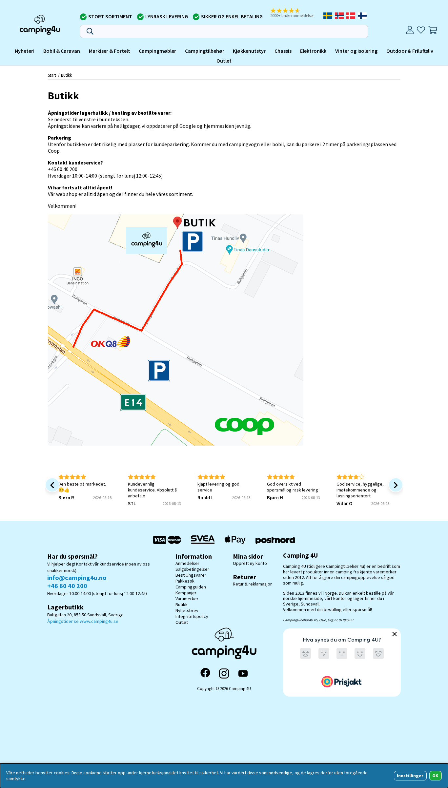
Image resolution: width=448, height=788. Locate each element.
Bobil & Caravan (61, 51)
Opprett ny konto (250, 563)
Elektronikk (313, 51)
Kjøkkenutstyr (249, 51)
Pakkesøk (184, 581)
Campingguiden (190, 587)
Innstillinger (410, 775)
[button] (294, 13)
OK (435, 775)
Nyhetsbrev (186, 610)
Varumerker (186, 599)
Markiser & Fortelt (109, 51)
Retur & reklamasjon (253, 584)
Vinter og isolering (356, 51)
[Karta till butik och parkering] (175, 443)
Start (52, 75)
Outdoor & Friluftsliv (409, 51)
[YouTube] (243, 673)
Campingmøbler (157, 51)
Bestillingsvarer (190, 575)
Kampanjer (185, 593)
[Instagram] (224, 673)
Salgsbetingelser (192, 569)
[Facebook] (205, 673)
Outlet (224, 60)
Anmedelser (187, 563)
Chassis (283, 51)
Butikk (66, 75)
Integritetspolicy (191, 616)
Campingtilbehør (204, 51)
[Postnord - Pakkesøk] (275, 539)
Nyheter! (24, 51)
